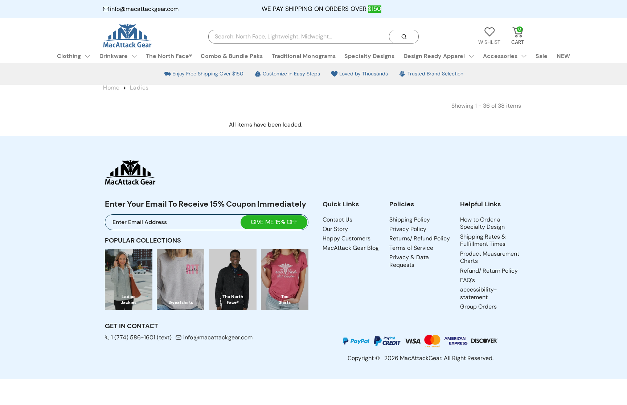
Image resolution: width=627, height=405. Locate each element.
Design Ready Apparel (434, 56)
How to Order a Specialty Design (482, 223)
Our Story (335, 229)
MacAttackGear (420, 358)
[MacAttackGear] (127, 37)
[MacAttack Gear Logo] (130, 173)
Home (111, 87)
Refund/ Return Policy (489, 270)
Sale (542, 56)
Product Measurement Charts (489, 257)
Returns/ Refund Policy (419, 238)
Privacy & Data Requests (409, 261)
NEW (563, 56)
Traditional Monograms (304, 56)
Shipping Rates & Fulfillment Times (483, 240)
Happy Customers (346, 238)
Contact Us (337, 219)
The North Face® (169, 56)
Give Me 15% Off (274, 222)
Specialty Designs (369, 56)
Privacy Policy (407, 229)
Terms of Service (411, 248)
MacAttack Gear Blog (351, 248)
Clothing (69, 56)
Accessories (500, 56)
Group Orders (478, 306)
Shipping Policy (409, 219)
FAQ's (467, 280)
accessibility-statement (478, 293)
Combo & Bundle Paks (232, 56)
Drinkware (113, 56)
